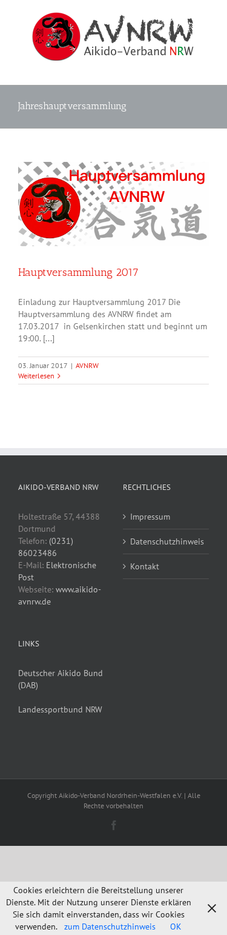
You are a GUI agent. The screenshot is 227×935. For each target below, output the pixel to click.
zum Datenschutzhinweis (110, 926)
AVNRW (87, 365)
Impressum (150, 516)
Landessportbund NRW (60, 709)
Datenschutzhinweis (166, 541)
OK (176, 926)
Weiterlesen (36, 375)
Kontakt (144, 566)
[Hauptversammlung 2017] (113, 204)
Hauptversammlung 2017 (78, 272)
